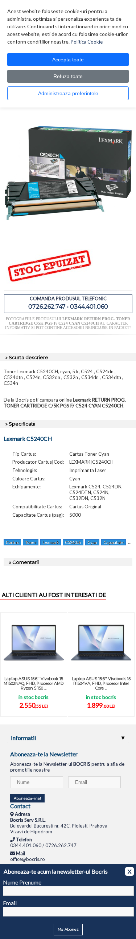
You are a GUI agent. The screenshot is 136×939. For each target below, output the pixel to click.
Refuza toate (68, 76)
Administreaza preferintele (68, 93)
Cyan (92, 542)
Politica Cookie (87, 42)
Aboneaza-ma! (27, 798)
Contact (20, 805)
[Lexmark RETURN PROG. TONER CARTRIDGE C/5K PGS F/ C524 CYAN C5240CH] (68, 235)
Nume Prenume (22, 882)
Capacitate (113, 542)
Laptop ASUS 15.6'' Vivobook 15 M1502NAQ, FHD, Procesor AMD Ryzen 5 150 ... (33, 683)
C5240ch (73, 542)
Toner (30, 542)
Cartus (12, 542)
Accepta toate (68, 59)
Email (10, 902)
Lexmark (50, 542)
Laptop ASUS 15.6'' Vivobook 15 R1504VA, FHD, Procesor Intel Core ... (101, 683)
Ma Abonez (68, 929)
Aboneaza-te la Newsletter (44, 754)
